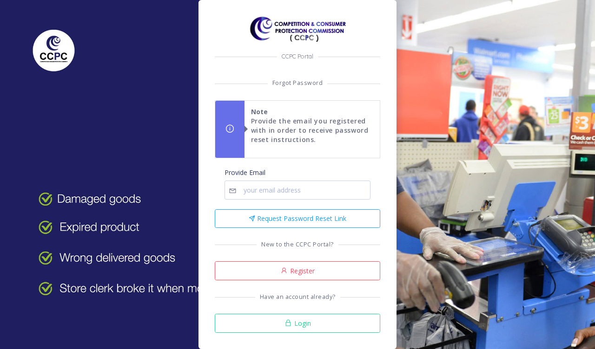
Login (301, 323)
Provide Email (245, 172)
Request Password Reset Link (300, 218)
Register (301, 270)
